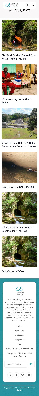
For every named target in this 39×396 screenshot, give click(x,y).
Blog (19, 344)
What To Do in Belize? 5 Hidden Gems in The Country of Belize (19, 145)
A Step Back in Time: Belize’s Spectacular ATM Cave (18, 229)
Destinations (20, 335)
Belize (19, 326)
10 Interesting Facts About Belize (16, 101)
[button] (33, 5)
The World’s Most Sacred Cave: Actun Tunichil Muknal (19, 57)
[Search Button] (28, 5)
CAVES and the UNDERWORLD (19, 187)
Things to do (19, 340)
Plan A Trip (19, 331)
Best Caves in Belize (13, 272)
